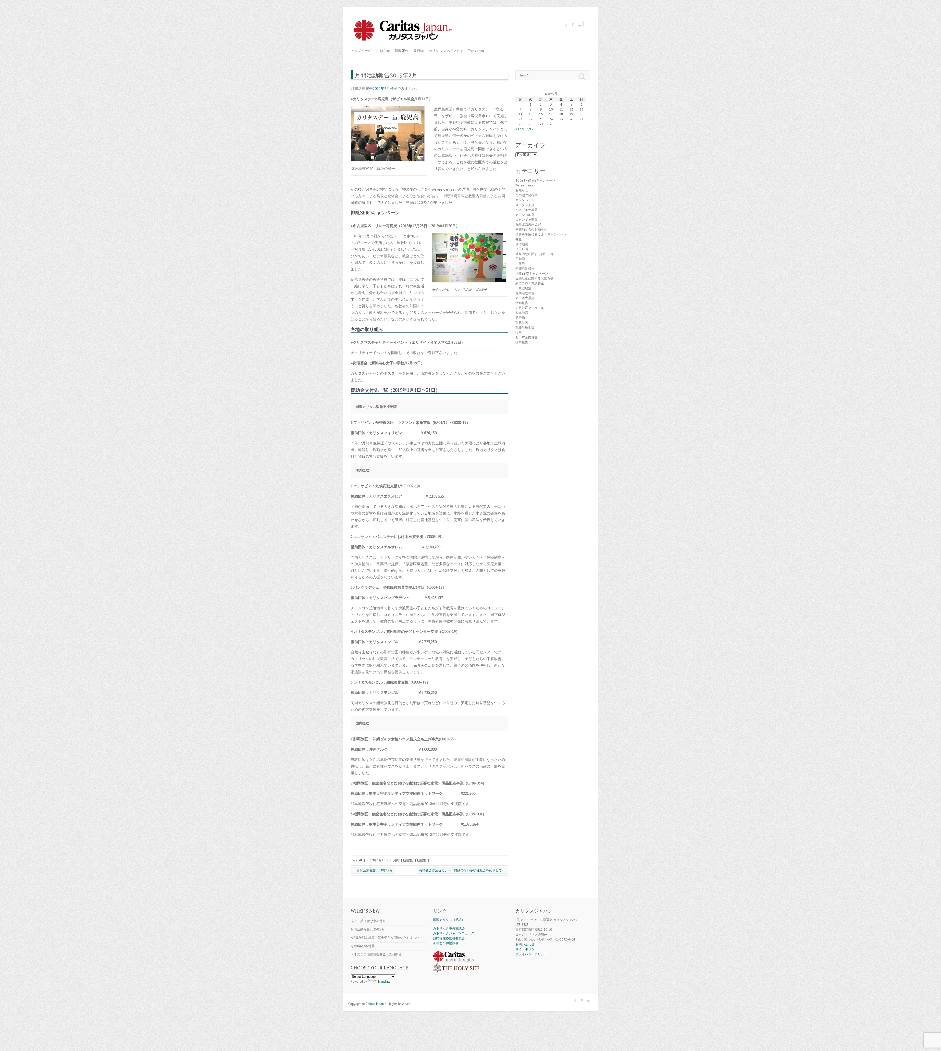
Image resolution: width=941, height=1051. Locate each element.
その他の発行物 (526, 195)
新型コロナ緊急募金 (529, 283)
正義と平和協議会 (445, 943)
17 (551, 114)
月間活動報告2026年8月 (368, 929)
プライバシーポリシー (531, 954)
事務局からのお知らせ (531, 229)
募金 (518, 239)
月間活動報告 (402, 860)
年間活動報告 (524, 269)
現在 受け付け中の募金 (368, 921)
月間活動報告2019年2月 (386, 75)
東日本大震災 (524, 298)
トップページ (361, 51)
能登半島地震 (524, 327)
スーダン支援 (524, 205)
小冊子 (520, 264)
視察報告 (521, 342)
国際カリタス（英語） (449, 920)
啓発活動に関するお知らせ (534, 254)
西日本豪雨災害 (526, 337)
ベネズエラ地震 (526, 210)
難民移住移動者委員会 (449, 938)
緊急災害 (521, 322)
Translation (476, 51)
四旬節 (520, 259)
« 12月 (519, 129)
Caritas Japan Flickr (578, 22)
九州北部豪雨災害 (528, 224)
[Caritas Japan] (408, 31)
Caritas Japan (375, 1004)
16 (541, 114)
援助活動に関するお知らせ (534, 278)
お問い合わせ (524, 944)
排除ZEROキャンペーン (531, 273)
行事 (518, 332)
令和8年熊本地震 (363, 946)
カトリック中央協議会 (449, 928)
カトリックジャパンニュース (453, 933)
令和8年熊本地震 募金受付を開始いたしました (385, 938)
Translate (384, 981)
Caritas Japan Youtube (570, 22)
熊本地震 (521, 313)
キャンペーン (524, 200)
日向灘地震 (523, 288)
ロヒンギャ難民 (526, 220)
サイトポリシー (526, 949)
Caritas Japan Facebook (563, 22)
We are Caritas (525, 185)
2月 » (529, 129)
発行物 (418, 51)
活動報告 (402, 51)
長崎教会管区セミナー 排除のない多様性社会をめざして (462, 870)
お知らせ (383, 51)
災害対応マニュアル (529, 308)
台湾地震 (521, 244)
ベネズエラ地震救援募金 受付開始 (376, 954)
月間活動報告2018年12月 (373, 870)
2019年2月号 (383, 88)
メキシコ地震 (524, 215)
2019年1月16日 (377, 860)
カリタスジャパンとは (446, 51)
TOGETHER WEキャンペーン (535, 180)
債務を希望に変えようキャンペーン (540, 234)
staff (359, 860)
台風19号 (521, 249)
